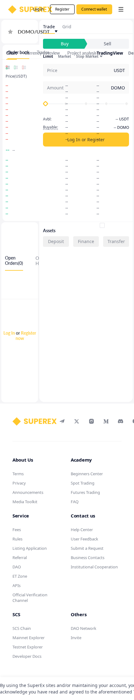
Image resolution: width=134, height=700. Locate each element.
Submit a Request (87, 548)
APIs (16, 585)
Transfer (116, 241)
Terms (18, 473)
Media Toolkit (24, 501)
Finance (86, 241)
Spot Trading (82, 483)
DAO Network (83, 628)
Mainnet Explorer (28, 637)
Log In (9, 333)
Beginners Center (87, 473)
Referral (19, 557)
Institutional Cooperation (94, 567)
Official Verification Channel (29, 597)
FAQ (75, 501)
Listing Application (29, 548)
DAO (16, 567)
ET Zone (19, 576)
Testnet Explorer (27, 647)
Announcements (27, 492)
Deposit (56, 241)
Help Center (82, 529)
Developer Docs (26, 656)
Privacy (19, 483)
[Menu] (121, 9)
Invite (76, 637)
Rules (17, 539)
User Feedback (84, 539)
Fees (16, 529)
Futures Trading (85, 492)
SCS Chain (21, 628)
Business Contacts (87, 557)
